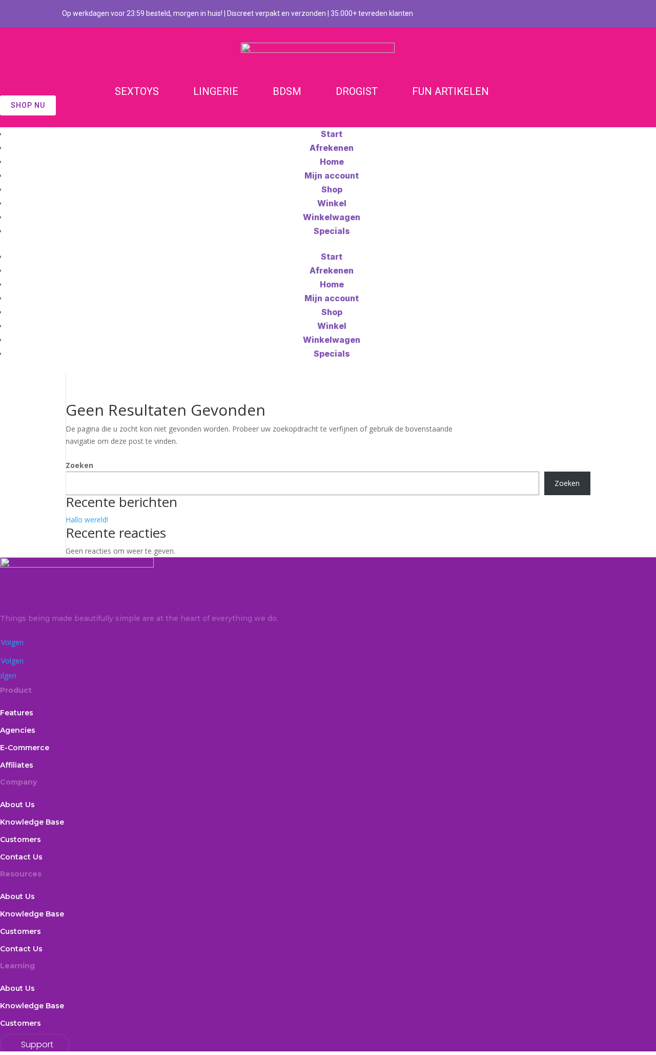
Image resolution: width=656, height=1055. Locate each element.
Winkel (331, 203)
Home (332, 162)
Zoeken (79, 465)
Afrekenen (332, 148)
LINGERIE (215, 91)
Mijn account (331, 175)
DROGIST (357, 91)
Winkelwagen (331, 217)
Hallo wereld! (87, 519)
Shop (331, 189)
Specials (332, 231)
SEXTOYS (137, 91)
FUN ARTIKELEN (450, 91)
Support (37, 1044)
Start (331, 134)
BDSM (287, 91)
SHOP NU (28, 105)
